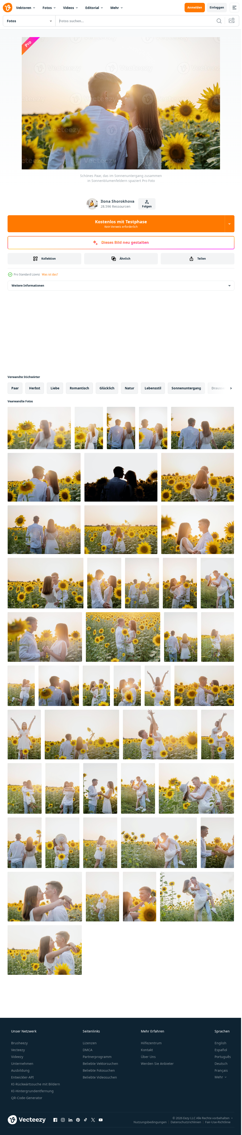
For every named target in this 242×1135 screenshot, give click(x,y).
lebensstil (153, 388)
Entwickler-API (22, 1077)
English (217, 1043)
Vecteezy (17, 1050)
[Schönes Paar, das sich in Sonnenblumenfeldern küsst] (59, 686)
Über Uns (147, 1056)
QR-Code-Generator (26, 1098)
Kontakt (146, 1050)
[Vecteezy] (7, 7)
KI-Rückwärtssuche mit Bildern (35, 1084)
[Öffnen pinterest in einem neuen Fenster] (78, 1120)
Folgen (145, 206)
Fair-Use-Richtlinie (214, 1122)
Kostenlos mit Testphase (119, 224)
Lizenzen (89, 1043)
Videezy (17, 1056)
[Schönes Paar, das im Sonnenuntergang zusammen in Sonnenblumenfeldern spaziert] (89, 428)
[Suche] (215, 21)
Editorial (92, 7)
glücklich (106, 388)
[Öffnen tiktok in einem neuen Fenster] (85, 1120)
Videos (68, 7)
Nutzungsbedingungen (146, 1122)
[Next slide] (223, 388)
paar (15, 388)
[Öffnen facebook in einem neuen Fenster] (55, 1120)
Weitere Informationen (28, 286)
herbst (34, 388)
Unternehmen (22, 1063)
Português (220, 1056)
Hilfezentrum (150, 1043)
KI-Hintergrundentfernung (32, 1091)
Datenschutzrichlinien (182, 1122)
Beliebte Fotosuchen (98, 1070)
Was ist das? (50, 274)
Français (218, 1070)
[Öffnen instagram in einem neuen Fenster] (63, 1120)
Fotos (47, 7)
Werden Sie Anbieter (156, 1063)
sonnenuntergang (186, 388)
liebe (55, 388)
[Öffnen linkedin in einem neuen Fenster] (70, 1120)
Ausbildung (20, 1070)
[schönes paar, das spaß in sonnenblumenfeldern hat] (197, 477)
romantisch (79, 388)
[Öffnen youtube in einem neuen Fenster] (101, 1120)
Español (218, 1050)
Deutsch (218, 1063)
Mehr (114, 7)
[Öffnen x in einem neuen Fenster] (93, 1120)
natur (129, 388)
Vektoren (23, 7)
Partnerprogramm (96, 1056)
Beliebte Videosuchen (99, 1077)
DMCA (87, 1050)
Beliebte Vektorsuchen (100, 1063)
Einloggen (213, 7)
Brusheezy (19, 1043)
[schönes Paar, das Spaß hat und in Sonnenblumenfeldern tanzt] (197, 529)
